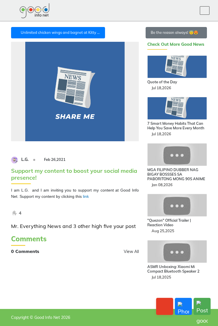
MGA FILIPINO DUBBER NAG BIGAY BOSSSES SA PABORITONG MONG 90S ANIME (176, 174)
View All (131, 251)
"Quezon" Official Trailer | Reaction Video (169, 222)
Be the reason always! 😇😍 (175, 32)
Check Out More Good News (175, 44)
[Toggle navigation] (205, 10)
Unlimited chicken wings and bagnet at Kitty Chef (62, 32)
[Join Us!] (191, 10)
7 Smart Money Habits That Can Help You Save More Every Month (175, 125)
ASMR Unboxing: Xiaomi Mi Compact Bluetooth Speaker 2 (173, 268)
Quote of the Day (162, 82)
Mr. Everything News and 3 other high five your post (73, 226)
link (86, 196)
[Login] (178, 10)
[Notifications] (164, 10)
